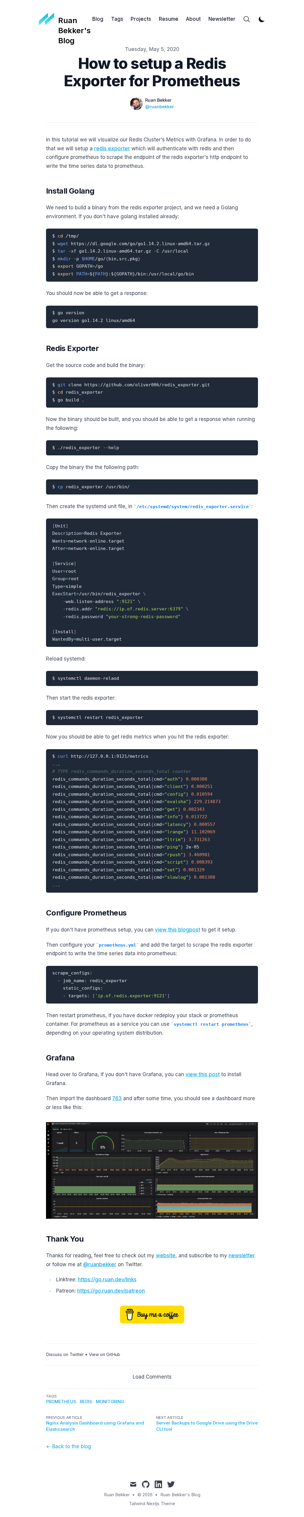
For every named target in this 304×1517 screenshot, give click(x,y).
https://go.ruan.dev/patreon (111, 1291)
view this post (203, 1074)
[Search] (247, 19)
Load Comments (152, 1377)
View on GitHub (104, 1354)
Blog (97, 19)
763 (117, 1098)
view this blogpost (177, 930)
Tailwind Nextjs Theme (152, 1503)
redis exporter (112, 148)
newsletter (242, 1255)
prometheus (61, 1401)
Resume (168, 19)
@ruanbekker (159, 106)
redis (86, 1401)
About (193, 19)
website (165, 1255)
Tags (117, 19)
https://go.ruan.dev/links (107, 1279)
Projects (141, 19)
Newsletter (221, 19)
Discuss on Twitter (65, 1354)
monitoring (110, 1401)
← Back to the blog (68, 1446)
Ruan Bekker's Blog (180, 1494)
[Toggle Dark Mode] (262, 19)
